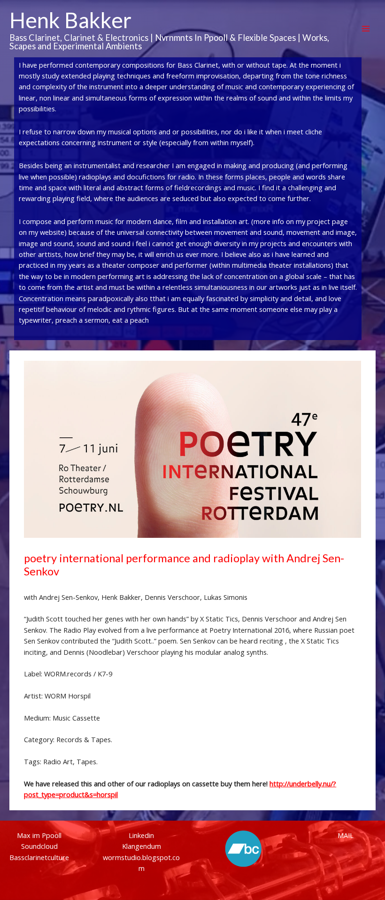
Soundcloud (39, 846)
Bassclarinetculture (39, 857)
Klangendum (141, 846)
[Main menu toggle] (366, 29)
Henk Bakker (70, 20)
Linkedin (141, 835)
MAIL (346, 835)
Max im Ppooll (39, 835)
